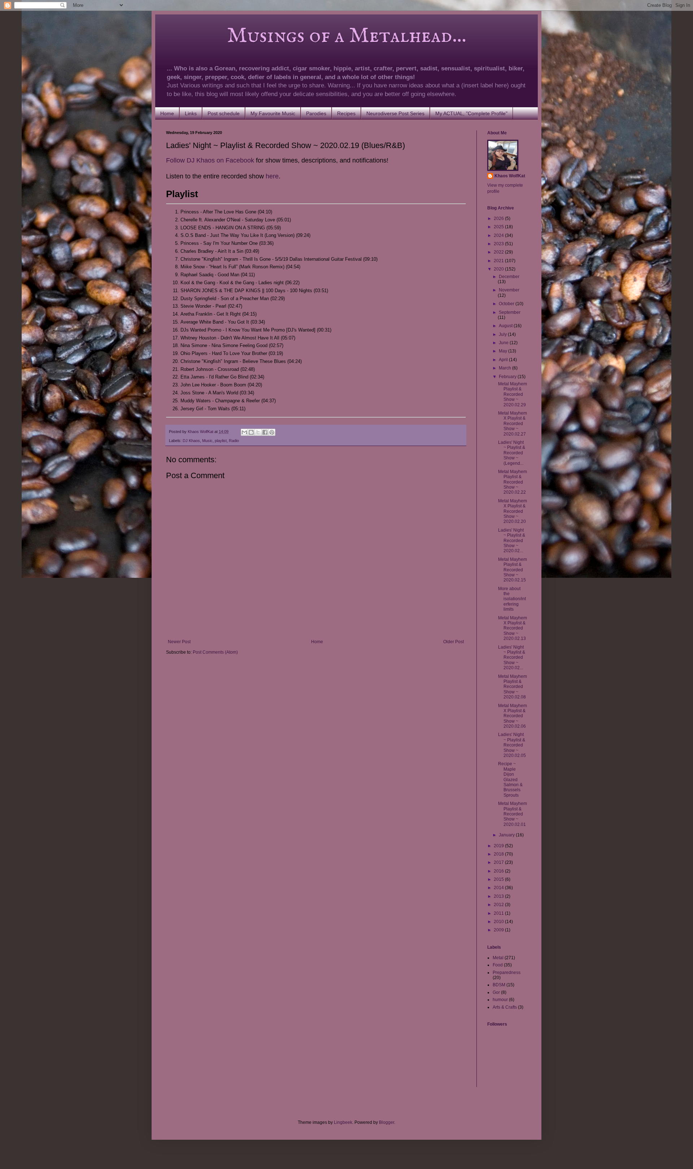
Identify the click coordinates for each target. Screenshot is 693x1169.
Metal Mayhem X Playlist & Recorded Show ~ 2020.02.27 (512, 424)
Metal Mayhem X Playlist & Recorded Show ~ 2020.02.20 (512, 511)
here (272, 176)
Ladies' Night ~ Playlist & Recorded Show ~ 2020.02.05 (512, 745)
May (503, 351)
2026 (499, 218)
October (507, 303)
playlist (221, 440)
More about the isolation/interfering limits (512, 599)
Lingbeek (343, 1122)
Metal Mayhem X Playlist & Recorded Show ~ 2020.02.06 (512, 716)
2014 (499, 887)
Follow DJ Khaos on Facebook (210, 160)
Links (191, 113)
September (509, 312)
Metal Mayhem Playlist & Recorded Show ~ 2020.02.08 (512, 687)
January (507, 834)
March (505, 368)
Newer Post (179, 641)
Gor (496, 992)
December (509, 276)
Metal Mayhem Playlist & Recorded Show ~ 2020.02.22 (512, 482)
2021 (499, 260)
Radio (234, 440)
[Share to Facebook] (265, 432)
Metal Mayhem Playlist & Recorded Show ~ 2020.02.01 (512, 814)
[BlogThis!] (251, 432)
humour (500, 999)
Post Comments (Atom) (215, 652)
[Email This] (244, 432)
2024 (499, 235)
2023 (499, 243)
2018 (499, 854)
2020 (499, 269)
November (509, 290)
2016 (499, 871)
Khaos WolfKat (509, 175)
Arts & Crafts (505, 1007)
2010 (499, 921)
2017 (499, 862)
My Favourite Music (272, 113)
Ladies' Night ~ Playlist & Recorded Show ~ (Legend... (511, 453)
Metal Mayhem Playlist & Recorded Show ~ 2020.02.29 (512, 394)
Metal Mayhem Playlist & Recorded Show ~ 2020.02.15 (512, 570)
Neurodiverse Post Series (395, 113)
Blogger (386, 1122)
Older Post (453, 641)
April (504, 359)
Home (167, 113)
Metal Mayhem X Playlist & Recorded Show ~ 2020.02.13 (512, 628)
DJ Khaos (191, 440)
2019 (499, 845)
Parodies (316, 113)
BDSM (499, 984)
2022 (499, 252)
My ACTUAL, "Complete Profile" (471, 113)
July (503, 334)
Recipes (346, 113)
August (506, 325)
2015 (499, 879)
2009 (499, 929)
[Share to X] (258, 432)
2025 (499, 226)
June (504, 342)
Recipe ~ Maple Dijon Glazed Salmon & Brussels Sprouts (510, 779)
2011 (499, 913)
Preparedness (506, 972)
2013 (499, 896)
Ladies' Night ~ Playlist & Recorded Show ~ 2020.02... (511, 541)
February (508, 376)
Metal (498, 957)
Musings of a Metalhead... (316, 36)
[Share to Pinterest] (271, 432)
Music (207, 440)
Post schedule (224, 113)
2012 (499, 904)
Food (498, 964)
